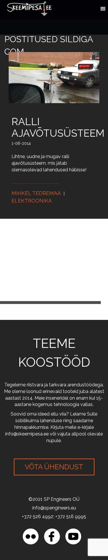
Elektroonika (32, 201)
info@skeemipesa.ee (27, 434)
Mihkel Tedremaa (36, 193)
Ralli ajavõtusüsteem (58, 127)
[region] (54, 510)
